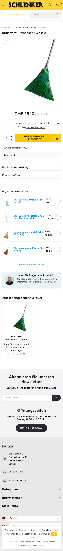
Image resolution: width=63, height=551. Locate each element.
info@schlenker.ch (17, 480)
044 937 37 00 (16, 471)
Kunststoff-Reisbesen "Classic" (30, 27)
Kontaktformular (31, 427)
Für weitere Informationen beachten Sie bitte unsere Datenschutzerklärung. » (32, 543)
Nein (32, 538)
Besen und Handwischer (31, 264)
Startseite (6, 27)
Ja (54, 534)
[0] (57, 5)
